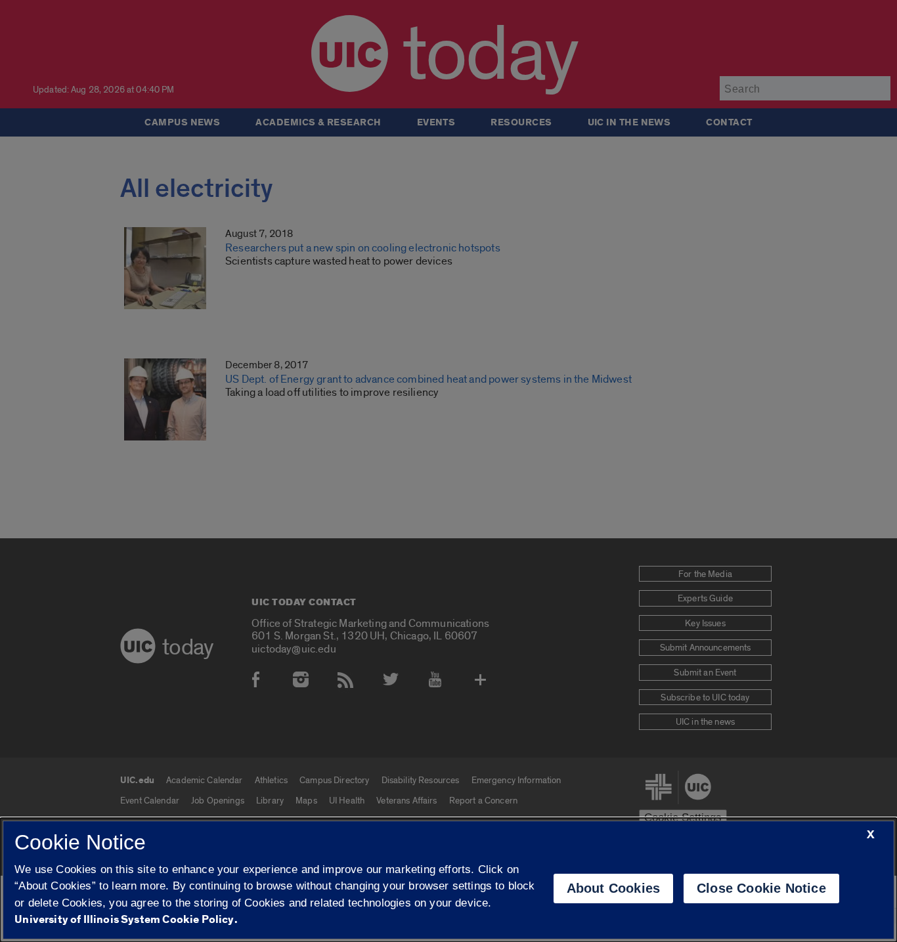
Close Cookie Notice (761, 888)
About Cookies (614, 888)
